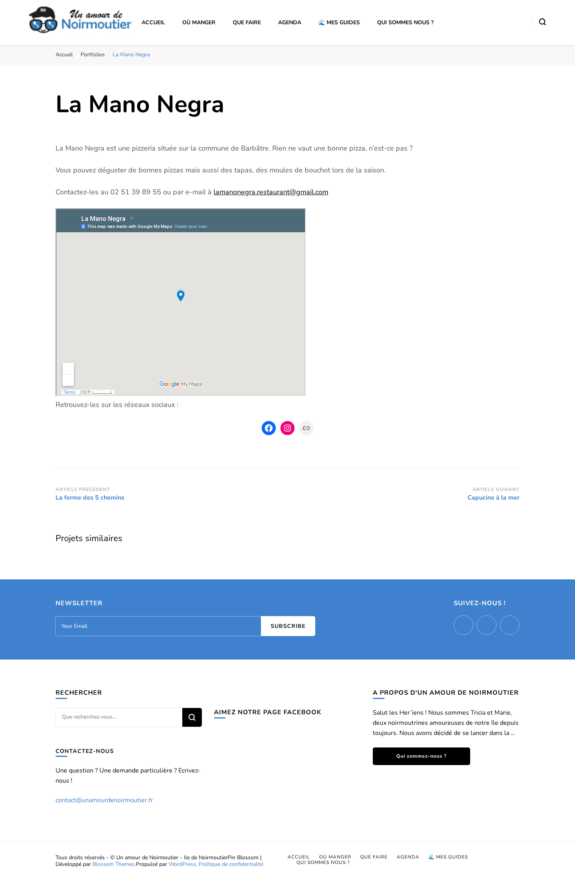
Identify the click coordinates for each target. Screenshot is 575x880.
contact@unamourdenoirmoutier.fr (104, 800)
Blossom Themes (113, 864)
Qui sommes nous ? (405, 22)
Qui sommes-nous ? (421, 756)
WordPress (182, 864)
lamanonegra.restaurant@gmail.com (271, 192)
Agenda (289, 22)
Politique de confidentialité (231, 864)
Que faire (247, 22)
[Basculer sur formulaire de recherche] (542, 21)
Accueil (153, 22)
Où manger (199, 22)
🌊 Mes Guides (339, 22)
